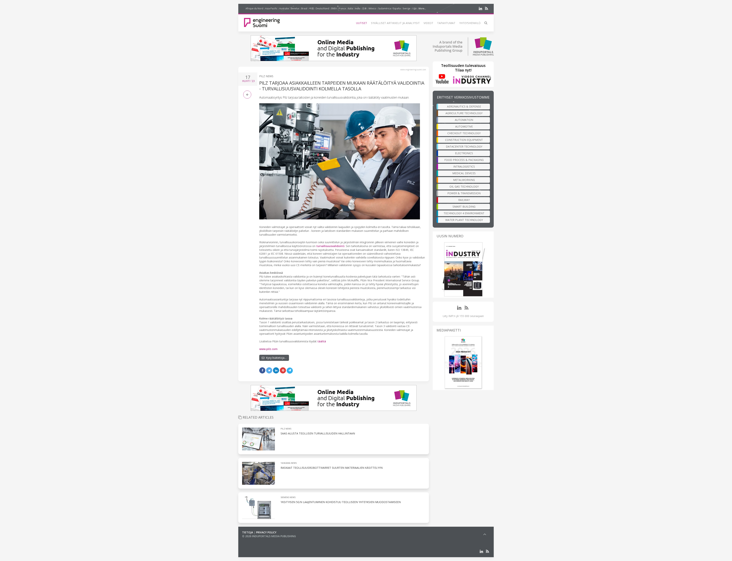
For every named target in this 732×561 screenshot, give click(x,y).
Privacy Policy (266, 532)
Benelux (295, 8)
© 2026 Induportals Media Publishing (269, 536)
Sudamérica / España (389, 8)
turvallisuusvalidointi (330, 246)
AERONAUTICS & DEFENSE (464, 106)
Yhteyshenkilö (470, 23)
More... (422, 8)
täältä (321, 341)
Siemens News (288, 497)
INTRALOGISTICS (464, 166)
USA (414, 8)
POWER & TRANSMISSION (464, 193)
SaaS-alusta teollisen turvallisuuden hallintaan (318, 433)
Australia (284, 8)
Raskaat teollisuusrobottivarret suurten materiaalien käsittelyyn (332, 468)
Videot (428, 23)
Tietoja (247, 532)
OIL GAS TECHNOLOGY (464, 186)
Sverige (406, 8)
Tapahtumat (446, 23)
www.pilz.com (268, 349)
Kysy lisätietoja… (275, 358)
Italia (350, 8)
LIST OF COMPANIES (255, 540)
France (342, 8)
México (372, 8)
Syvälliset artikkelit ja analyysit (395, 23)
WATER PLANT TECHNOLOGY (464, 220)
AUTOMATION (464, 120)
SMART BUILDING (464, 206)
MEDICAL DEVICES (464, 173)
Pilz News (266, 76)
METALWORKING (464, 180)
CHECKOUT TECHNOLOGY (464, 133)
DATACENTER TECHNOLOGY (464, 146)
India (357, 8)
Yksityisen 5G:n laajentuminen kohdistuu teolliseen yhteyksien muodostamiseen (341, 502)
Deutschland (322, 8)
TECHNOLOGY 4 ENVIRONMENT (464, 213)
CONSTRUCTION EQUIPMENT (464, 140)
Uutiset (361, 23)
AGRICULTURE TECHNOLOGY (463, 113)
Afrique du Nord (254, 8)
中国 (311, 8)
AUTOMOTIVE (464, 126)
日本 (364, 8)
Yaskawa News (289, 462)
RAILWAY (464, 200)
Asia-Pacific (271, 8)
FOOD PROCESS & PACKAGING (464, 160)
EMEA (334, 8)
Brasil (304, 8)
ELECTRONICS (464, 153)
